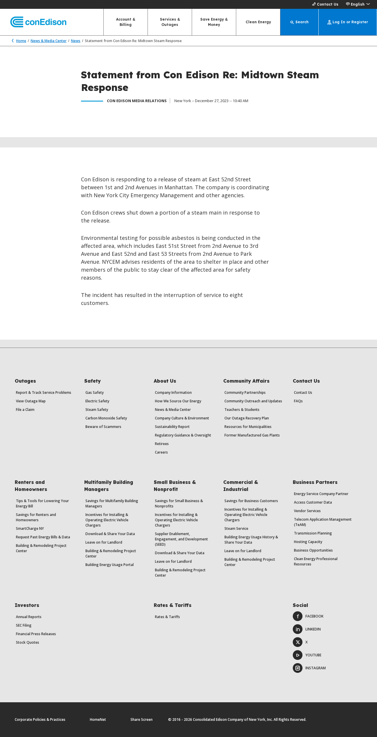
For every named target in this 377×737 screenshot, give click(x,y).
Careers (161, 452)
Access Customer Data (313, 502)
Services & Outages (170, 22)
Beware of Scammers (103, 426)
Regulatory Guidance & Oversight (183, 435)
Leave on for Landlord (103, 542)
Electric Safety (97, 401)
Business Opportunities (313, 550)
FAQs (298, 401)
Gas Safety (94, 392)
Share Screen (141, 719)
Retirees (162, 443)
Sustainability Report (172, 426)
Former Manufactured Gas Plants (252, 435)
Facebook (314, 616)
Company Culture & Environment (182, 418)
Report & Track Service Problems (43, 392)
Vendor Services (307, 510)
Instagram (315, 667)
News (75, 40)
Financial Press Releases (36, 633)
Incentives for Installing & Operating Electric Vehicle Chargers (106, 520)
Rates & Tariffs (167, 616)
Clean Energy (258, 22)
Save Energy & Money (214, 22)
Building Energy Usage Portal (109, 564)
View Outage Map (31, 401)
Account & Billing (125, 22)
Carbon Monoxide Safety (106, 418)
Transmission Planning (313, 533)
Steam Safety (96, 409)
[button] (357, 4)
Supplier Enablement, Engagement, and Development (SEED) (181, 539)
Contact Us (327, 4)
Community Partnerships (245, 392)
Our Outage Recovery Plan (246, 418)
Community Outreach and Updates (253, 401)
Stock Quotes (27, 642)
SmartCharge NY (30, 528)
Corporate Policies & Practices (40, 719)
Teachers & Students (241, 409)
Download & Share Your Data (110, 533)
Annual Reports (29, 616)
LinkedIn (313, 629)
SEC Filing (24, 625)
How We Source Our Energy (178, 401)
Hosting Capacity (308, 541)
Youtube (313, 655)
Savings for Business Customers (251, 500)
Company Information (173, 392)
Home (21, 40)
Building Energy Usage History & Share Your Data (251, 540)
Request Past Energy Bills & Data (43, 537)
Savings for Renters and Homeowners (36, 517)
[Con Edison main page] (33, 22)
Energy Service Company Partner (321, 493)
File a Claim (25, 409)
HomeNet (98, 719)
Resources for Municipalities (248, 426)
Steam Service (236, 528)
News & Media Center (49, 40)
